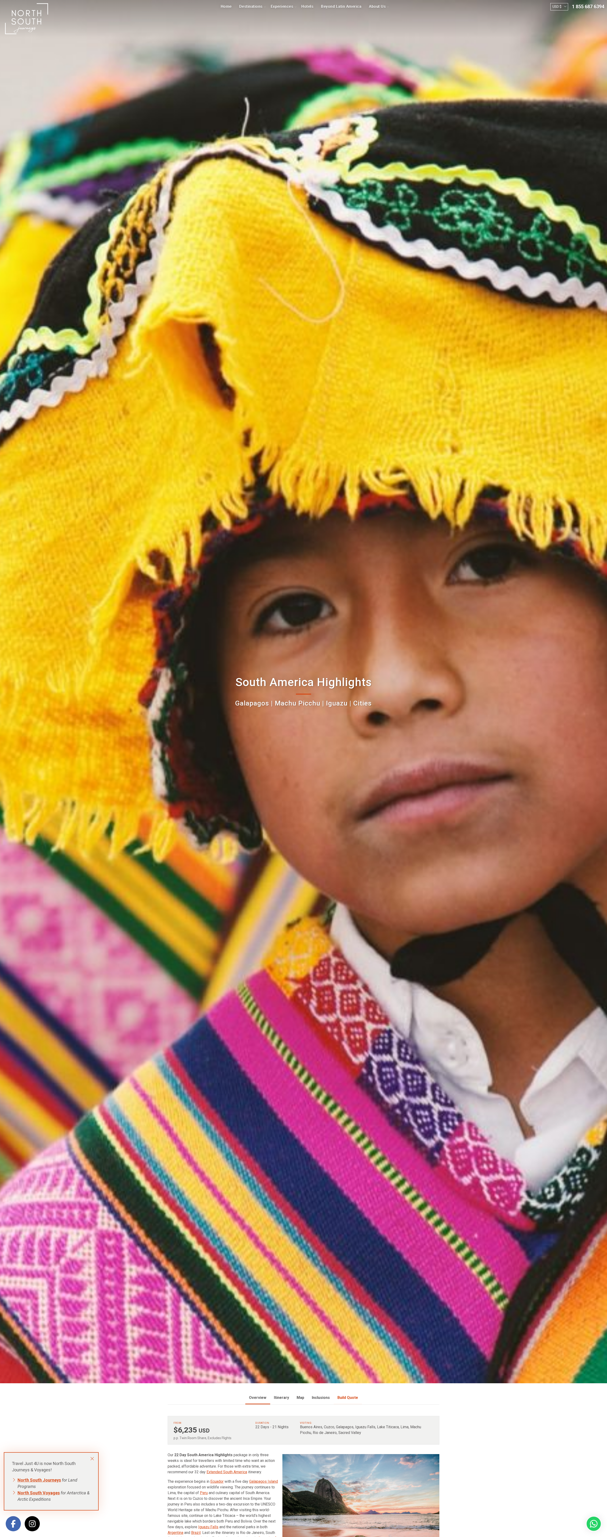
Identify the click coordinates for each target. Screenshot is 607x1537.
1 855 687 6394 (588, 6)
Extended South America (227, 1472)
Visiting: (306, 1423)
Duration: (262, 1423)
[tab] (257, 1397)
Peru (204, 1493)
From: (178, 1423)
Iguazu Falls (208, 1527)
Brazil (196, 1532)
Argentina (175, 1532)
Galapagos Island (263, 1481)
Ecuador (217, 1481)
